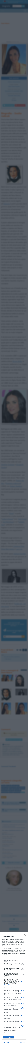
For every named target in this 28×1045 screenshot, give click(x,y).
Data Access (14, 1042)
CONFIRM (8, 1037)
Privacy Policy (22, 1042)
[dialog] (14, 988)
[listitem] (14, 961)
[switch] (22, 964)
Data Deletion (6, 1042)
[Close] (25, 935)
